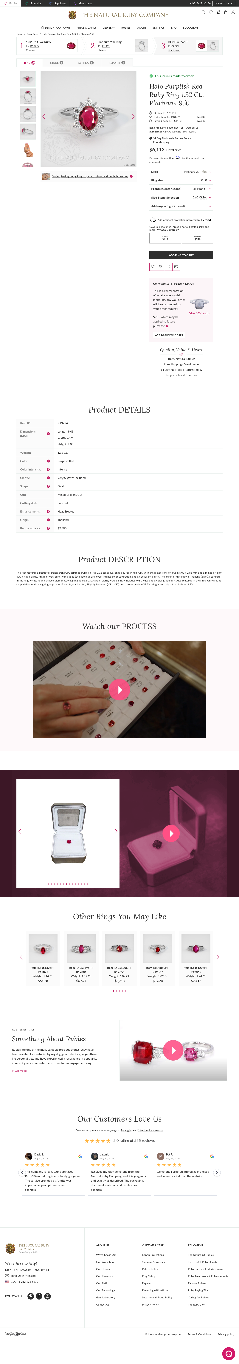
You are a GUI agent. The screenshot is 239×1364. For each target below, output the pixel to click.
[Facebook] (39, 1296)
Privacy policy (226, 1334)
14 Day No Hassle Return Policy (172, 138)
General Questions (153, 1254)
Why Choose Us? (106, 1254)
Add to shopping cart (169, 335)
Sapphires (60, 3)
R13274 (34, 46)
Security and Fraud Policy (157, 1297)
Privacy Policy (150, 1304)
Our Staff (101, 1283)
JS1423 (106, 46)
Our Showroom (105, 1276)
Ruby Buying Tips (198, 1290)
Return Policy (150, 1269)
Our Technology (105, 1290)
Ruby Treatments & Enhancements (208, 1276)
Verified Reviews (150, 1130)
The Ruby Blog (196, 1304)
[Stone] (71, 45)
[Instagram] (47, 1296)
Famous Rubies (197, 1283)
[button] (133, 116)
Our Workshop (105, 1261)
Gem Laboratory (105, 1297)
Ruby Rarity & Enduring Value (205, 1269)
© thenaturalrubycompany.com (163, 1334)
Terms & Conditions (199, 1334)
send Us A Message (23, 1275)
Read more (19, 1071)
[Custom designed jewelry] (207, 46)
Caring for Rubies (198, 1297)
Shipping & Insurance (154, 1261)
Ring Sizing (148, 1276)
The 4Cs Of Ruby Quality (202, 1261)
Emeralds (35, 3)
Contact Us (102, 1304)
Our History (103, 1269)
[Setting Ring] (141, 45)
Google (126, 1130)
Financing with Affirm (155, 1290)
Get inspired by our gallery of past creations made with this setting (90, 176)
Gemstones (85, 3)
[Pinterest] (30, 1296)
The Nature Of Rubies (201, 1254)
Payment (147, 1283)
